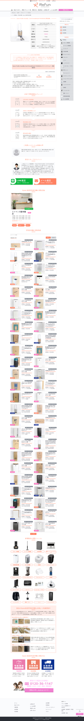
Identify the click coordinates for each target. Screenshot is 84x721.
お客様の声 (46, 10)
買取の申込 (66, 10)
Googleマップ (21, 225)
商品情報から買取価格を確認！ (47, 182)
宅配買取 (46, 34)
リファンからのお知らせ (66, 19)
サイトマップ (42, 0)
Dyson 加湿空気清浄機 (27, 15)
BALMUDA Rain (24, 281)
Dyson (46, 28)
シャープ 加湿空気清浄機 (26, 270)
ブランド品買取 (64, 703)
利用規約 (47, 705)
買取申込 (80, 713)
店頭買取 (12, 260)
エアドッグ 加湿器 (25, 340)
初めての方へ (17, 10)
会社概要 (48, 0)
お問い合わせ (33, 710)
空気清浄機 (20, 15)
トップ (12, 15)
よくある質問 (54, 10)
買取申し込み (33, 708)
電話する (28, 225)
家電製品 (15, 15)
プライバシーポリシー (50, 707)
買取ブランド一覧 (26, 10)
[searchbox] (42, 13)
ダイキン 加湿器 (24, 434)
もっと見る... (33, 533)
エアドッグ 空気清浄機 (26, 245)
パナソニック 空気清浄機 (49, 247)
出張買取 (36, 260)
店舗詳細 (14, 225)
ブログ (47, 711)
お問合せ (54, 0)
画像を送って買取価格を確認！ (23, 182)
